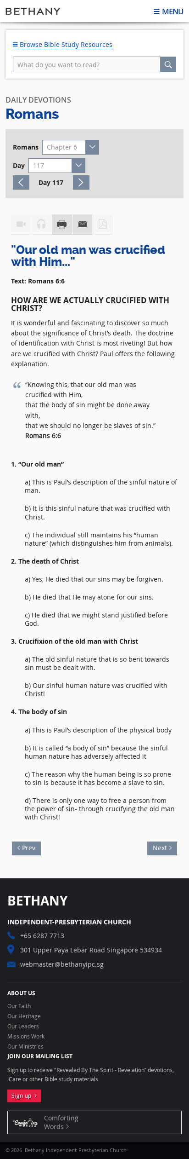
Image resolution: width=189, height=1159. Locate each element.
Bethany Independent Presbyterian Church (33, 11)
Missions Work (25, 1036)
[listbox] (70, 147)
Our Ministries (25, 1046)
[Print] (62, 224)
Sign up (22, 1096)
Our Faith (19, 1006)
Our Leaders (23, 1026)
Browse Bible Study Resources (65, 44)
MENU (172, 11)
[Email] (82, 224)
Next (157, 847)
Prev (31, 847)
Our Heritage (24, 1016)
